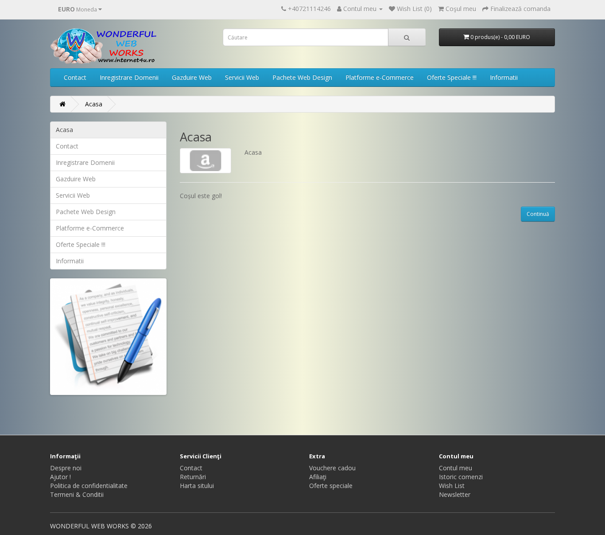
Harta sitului (197, 485)
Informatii (504, 77)
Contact (75, 77)
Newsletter (454, 494)
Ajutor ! (60, 477)
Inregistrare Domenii (129, 77)
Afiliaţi (317, 477)
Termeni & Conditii (77, 494)
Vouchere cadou (332, 468)
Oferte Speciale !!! (452, 77)
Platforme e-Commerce (379, 77)
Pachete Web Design (302, 77)
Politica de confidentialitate (89, 485)
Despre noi (65, 468)
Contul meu (455, 468)
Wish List (452, 485)
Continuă (538, 214)
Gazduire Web (192, 77)
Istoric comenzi (461, 477)
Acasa (93, 104)
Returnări (193, 477)
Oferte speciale (331, 485)
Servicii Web (242, 77)
